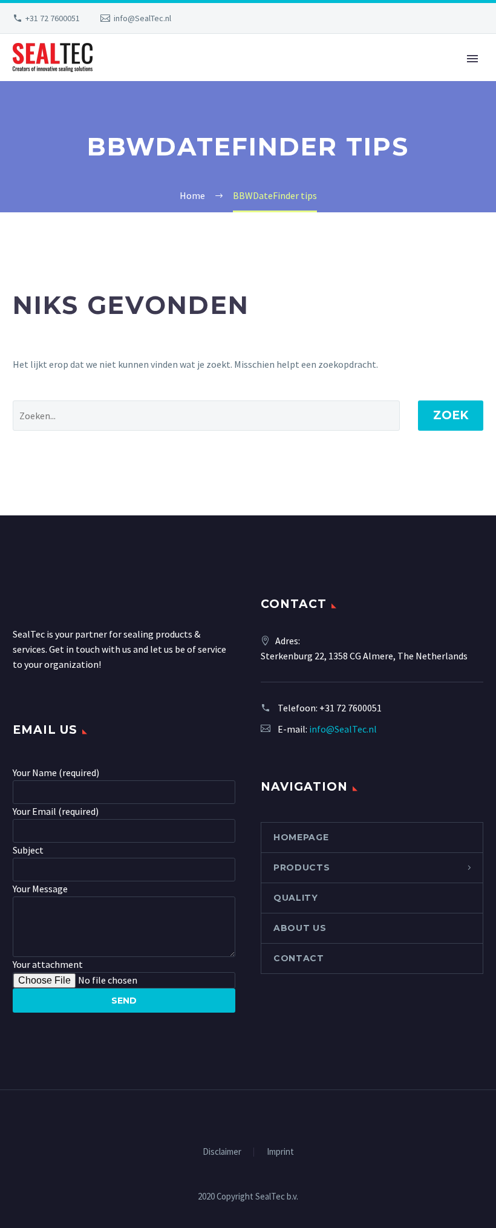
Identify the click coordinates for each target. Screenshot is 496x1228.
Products (301, 867)
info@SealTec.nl (142, 18)
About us (300, 928)
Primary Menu (472, 59)
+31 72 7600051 (52, 18)
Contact (298, 958)
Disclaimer (222, 1152)
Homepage (301, 837)
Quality (295, 897)
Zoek (450, 415)
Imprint (280, 1152)
